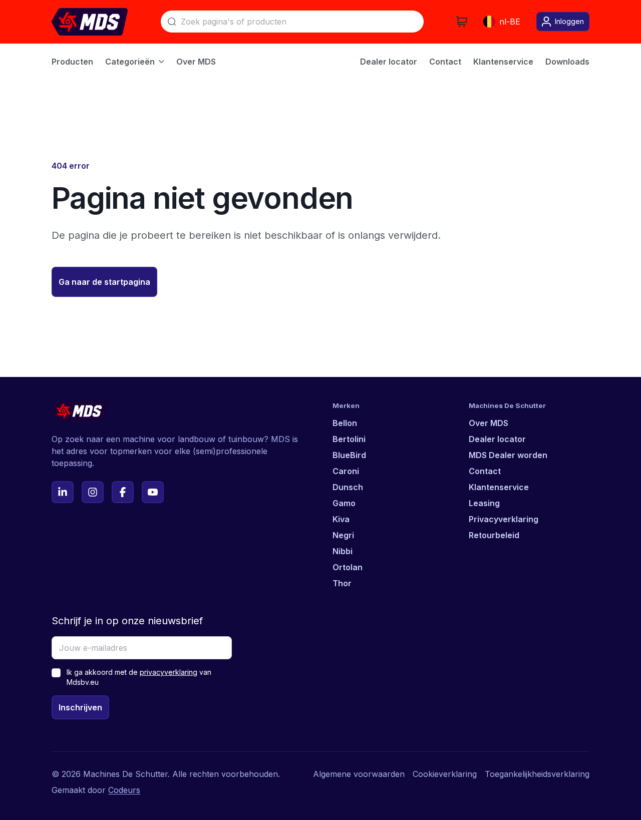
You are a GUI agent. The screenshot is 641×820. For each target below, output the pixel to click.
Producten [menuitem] (72, 62)
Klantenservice (499, 487)
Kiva (341, 519)
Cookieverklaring (445, 774)
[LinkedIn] (63, 492)
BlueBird (349, 455)
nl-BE (509, 22)
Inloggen (569, 21)
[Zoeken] (172, 22)
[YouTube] (153, 492)
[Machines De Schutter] (90, 22)
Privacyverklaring (503, 519)
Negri (343, 535)
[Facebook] (123, 492)
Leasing (484, 503)
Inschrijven (80, 707)
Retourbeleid (494, 535)
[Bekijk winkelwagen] (461, 21)
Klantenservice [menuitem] (503, 62)
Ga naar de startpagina (104, 282)
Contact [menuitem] (445, 62)
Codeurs (124, 790)
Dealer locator (497, 439)
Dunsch (348, 487)
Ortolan (348, 567)
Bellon (345, 423)
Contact (485, 471)
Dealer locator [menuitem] (388, 62)
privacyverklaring (168, 672)
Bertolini (349, 439)
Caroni (346, 471)
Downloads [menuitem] (567, 62)
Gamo (344, 503)
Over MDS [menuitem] (196, 62)
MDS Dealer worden (508, 455)
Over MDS (488, 423)
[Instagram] (93, 492)
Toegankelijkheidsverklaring (537, 774)
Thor (342, 583)
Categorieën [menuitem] (130, 62)
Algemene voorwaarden (359, 774)
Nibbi (343, 551)
